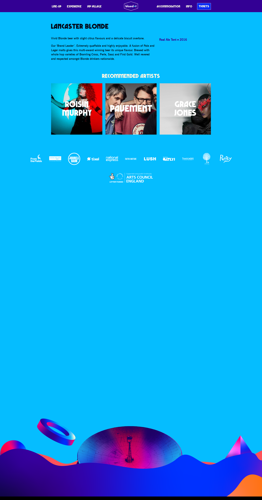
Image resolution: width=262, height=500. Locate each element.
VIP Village (94, 6)
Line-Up (56, 6)
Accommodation (168, 6)
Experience (74, 6)
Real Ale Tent (167, 39)
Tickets (204, 6)
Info (189, 6)
